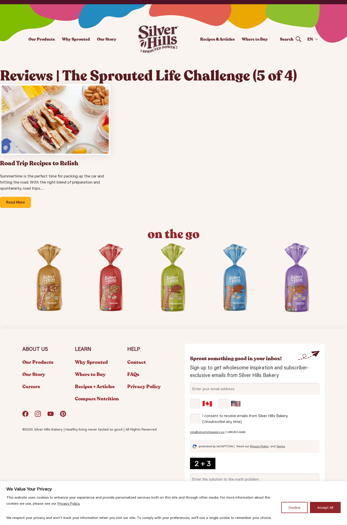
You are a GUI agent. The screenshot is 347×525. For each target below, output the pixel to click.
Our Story (106, 39)
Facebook (25, 416)
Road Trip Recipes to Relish (39, 163)
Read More (15, 202)
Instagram (38, 416)
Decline (295, 507)
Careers (31, 386)
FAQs (133, 374)
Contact (136, 362)
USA (229, 404)
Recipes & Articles (217, 39)
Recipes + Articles (95, 386)
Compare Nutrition (97, 399)
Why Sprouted (76, 39)
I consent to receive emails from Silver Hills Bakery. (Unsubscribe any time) (245, 418)
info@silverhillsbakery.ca (207, 432)
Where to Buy (255, 39)
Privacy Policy (144, 386)
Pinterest (63, 416)
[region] (173, 503)
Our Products (41, 39)
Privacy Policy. (68, 503)
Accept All (325, 507)
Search (286, 39)
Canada (201, 404)
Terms (280, 446)
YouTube (51, 416)
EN (310, 39)
